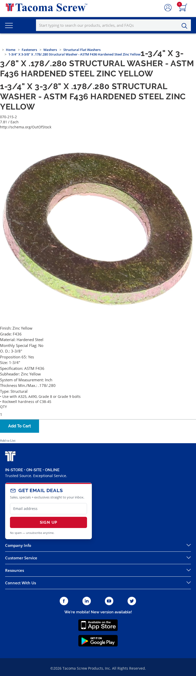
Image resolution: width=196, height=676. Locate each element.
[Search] (186, 26)
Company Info (18, 545)
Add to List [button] (8, 440)
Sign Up (48, 522)
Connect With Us (20, 582)
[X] (132, 601)
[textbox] (113, 25)
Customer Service (21, 557)
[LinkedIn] (86, 601)
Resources (14, 570)
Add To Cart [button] (19, 426)
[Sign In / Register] (168, 8)
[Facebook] (64, 601)
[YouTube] (109, 601)
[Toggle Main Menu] (9, 25)
